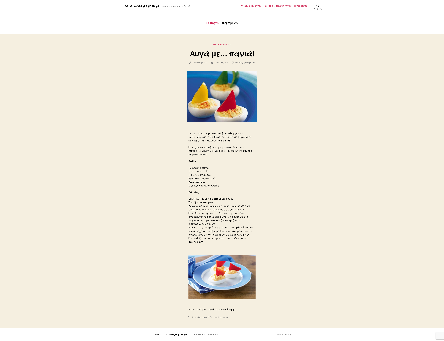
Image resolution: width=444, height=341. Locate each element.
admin (205, 62)
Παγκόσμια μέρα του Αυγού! (277, 6)
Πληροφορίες (300, 6)
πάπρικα (224, 317)
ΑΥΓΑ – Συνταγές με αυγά (173, 334)
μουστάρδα (207, 317)
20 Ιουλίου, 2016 (221, 62)
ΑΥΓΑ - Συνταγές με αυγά (142, 5)
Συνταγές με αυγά (222, 44)
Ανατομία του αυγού (251, 6)
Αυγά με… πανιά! (222, 53)
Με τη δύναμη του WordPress (204, 334)
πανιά (216, 317)
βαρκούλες (197, 317)
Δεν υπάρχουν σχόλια (245, 62)
